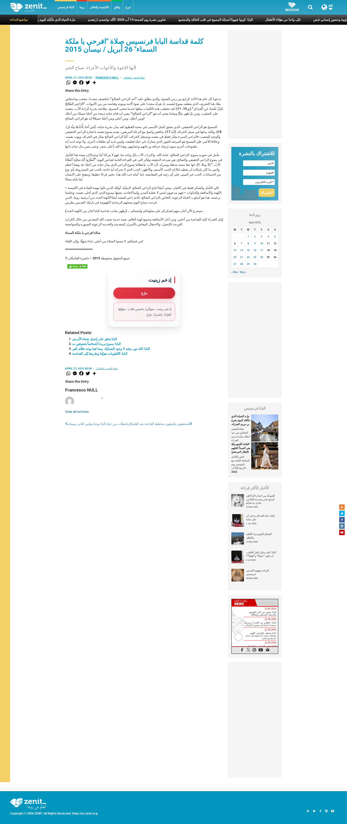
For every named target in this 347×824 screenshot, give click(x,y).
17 (261, 250)
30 (254, 264)
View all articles (77, 412)
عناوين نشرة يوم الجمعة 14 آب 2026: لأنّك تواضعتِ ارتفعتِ (102, 19)
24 (261, 257)
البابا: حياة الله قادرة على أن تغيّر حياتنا (260, 517)
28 (241, 264)
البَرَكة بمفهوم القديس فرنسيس (257, 572)
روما (82, 7)
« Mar (234, 272)
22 (248, 257)
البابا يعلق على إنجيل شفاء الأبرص (94, 339)
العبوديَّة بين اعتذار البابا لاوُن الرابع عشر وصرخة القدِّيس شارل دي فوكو (260, 499)
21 (241, 257)
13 (234, 250)
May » (243, 272)
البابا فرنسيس (65, 7)
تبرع (128, 7)
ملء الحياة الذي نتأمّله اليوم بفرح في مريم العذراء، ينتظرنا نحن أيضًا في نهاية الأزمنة (240, 424)
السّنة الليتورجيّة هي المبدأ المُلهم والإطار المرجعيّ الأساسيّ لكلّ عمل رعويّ (240, 451)
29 (248, 264)
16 (254, 250)
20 (234, 257)
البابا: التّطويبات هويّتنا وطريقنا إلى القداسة (99, 353)
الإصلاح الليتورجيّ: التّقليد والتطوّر (259, 536)
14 (241, 250)
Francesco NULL (107, 77)
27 (234, 264)
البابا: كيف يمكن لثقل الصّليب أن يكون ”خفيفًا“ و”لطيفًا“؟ (261, 554)
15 (248, 250)
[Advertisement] (255, 84)
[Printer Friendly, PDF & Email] (77, 266)
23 (254, 257)
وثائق (117, 7)
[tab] (243, 602)
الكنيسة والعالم (99, 7)
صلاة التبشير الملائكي (134, 77)
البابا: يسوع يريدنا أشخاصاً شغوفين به (96, 344)
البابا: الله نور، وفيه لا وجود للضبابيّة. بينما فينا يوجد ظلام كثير (111, 349)
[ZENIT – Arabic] (32, 7)
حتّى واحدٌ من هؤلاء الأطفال (259, 19)
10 (261, 243)
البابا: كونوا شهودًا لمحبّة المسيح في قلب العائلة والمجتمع (191, 19)
